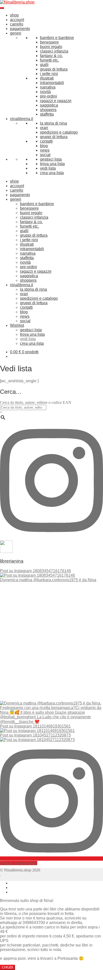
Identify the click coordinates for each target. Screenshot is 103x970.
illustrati (47, 78)
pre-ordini (48, 96)
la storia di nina (53, 123)
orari (44, 128)
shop (14, 15)
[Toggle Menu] (2, 8)
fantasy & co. (51, 56)
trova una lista (52, 164)
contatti (46, 141)
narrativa (48, 87)
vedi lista (48, 168)
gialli (44, 65)
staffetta (47, 114)
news (45, 150)
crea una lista (52, 173)
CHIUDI (7, 967)
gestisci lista (51, 159)
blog (44, 146)
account (17, 20)
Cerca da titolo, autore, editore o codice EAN (35, 402)
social (45, 155)
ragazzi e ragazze (56, 101)
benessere (49, 42)
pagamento (20, 29)
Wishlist (17, 325)
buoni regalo (51, 47)
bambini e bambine (57, 38)
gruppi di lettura (54, 69)
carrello (16, 24)
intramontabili (52, 83)
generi (15, 33)
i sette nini (49, 74)
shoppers (48, 110)
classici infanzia (54, 51)
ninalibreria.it (21, 119)
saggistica (49, 105)
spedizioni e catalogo (59, 132)
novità (45, 92)
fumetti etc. (49, 60)
